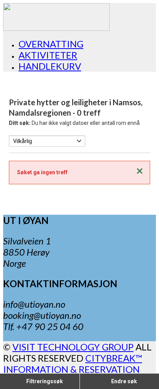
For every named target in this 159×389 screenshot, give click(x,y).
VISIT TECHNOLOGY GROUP (73, 346)
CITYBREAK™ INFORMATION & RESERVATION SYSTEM (72, 369)
